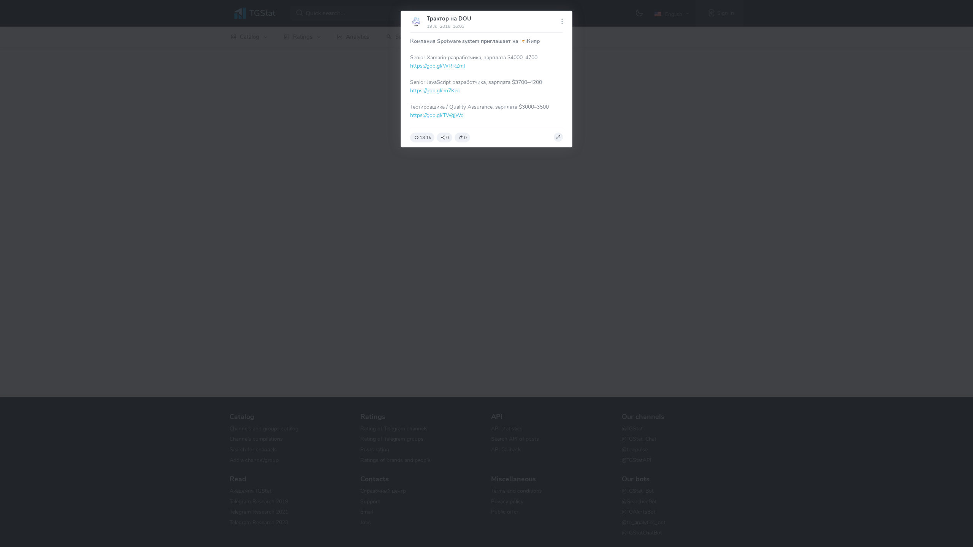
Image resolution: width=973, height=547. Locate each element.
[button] (558, 137)
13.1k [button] (425, 137)
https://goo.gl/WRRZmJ (438, 66)
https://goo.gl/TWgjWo (437, 115)
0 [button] (447, 137)
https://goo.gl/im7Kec (435, 90)
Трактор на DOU (449, 18)
